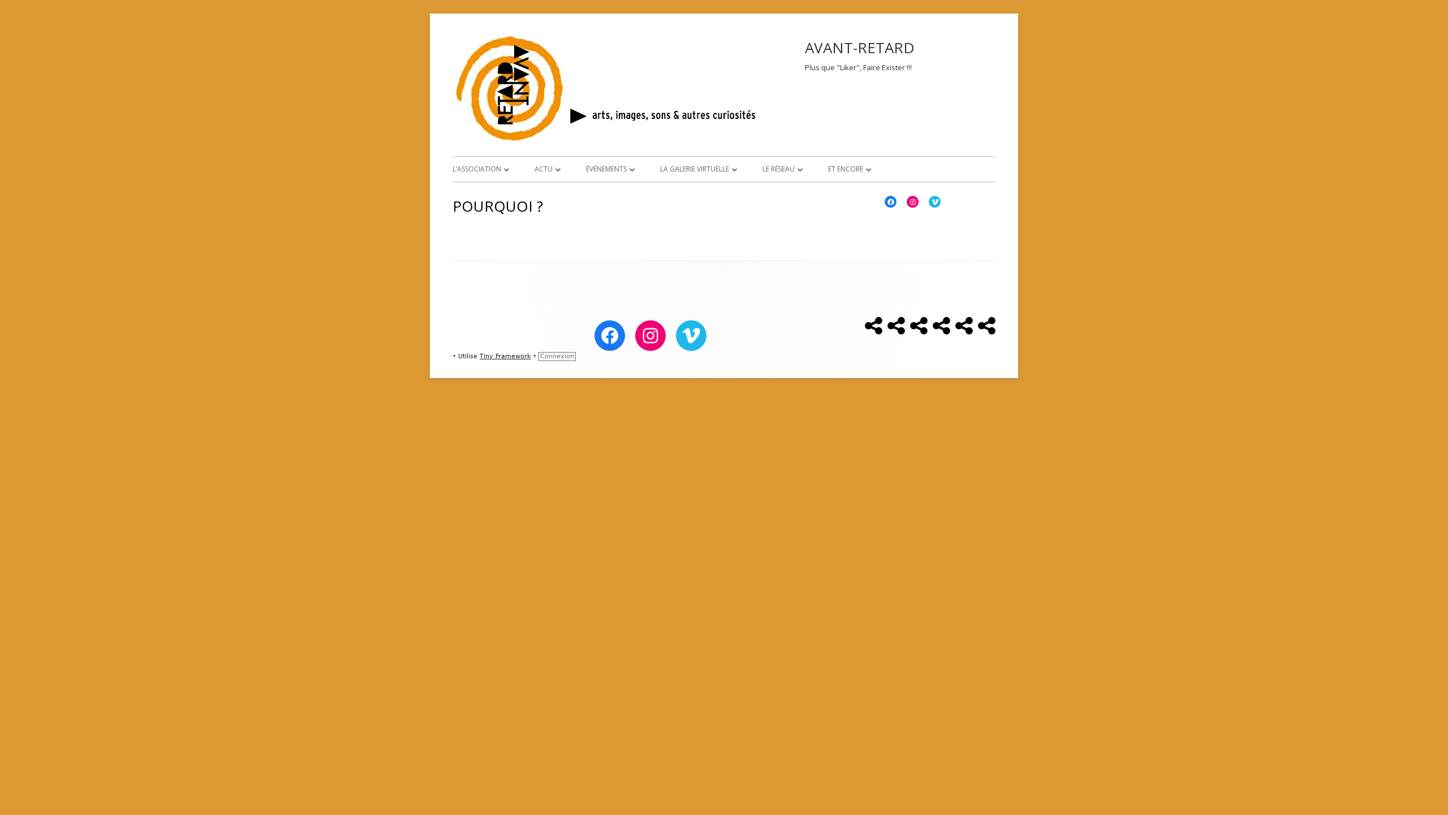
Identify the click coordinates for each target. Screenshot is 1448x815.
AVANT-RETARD (860, 47)
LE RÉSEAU (778, 169)
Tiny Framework (505, 356)
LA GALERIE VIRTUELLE (694, 169)
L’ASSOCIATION (477, 169)
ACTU (544, 169)
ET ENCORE (845, 169)
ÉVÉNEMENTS (606, 169)
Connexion (557, 356)
